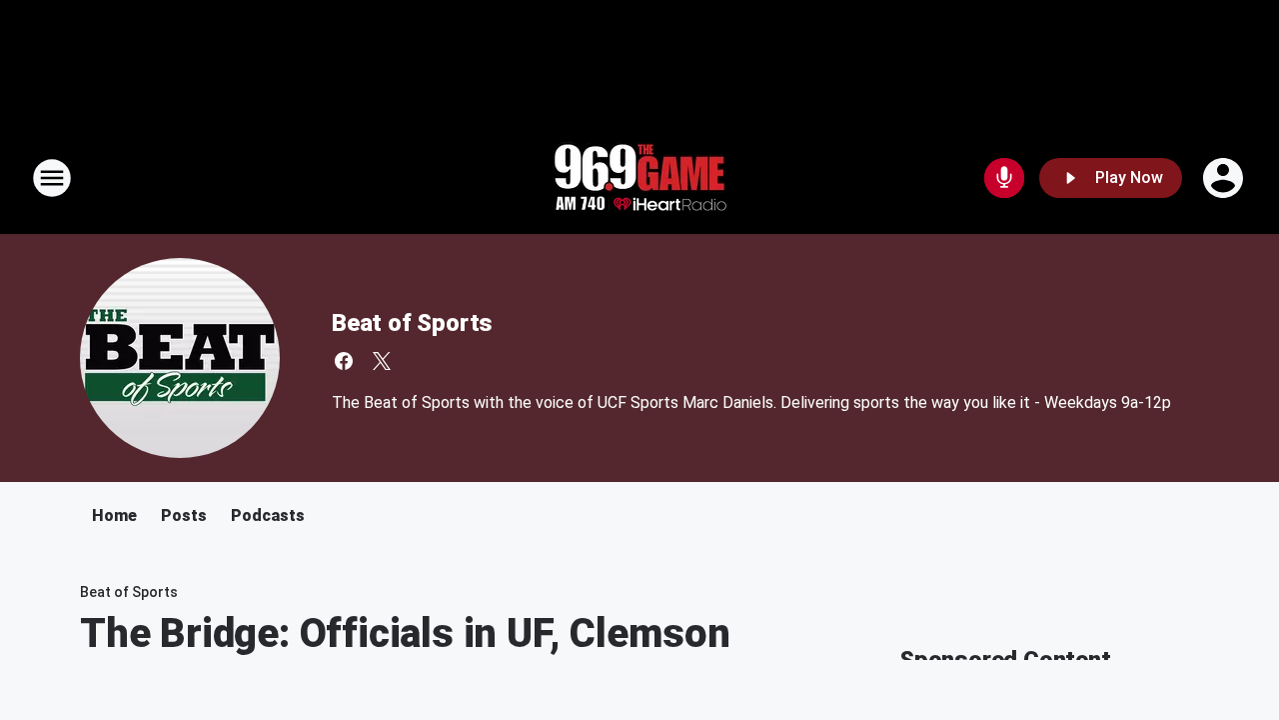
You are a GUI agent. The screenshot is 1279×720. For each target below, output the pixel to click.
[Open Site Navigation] (52, 178)
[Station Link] (639, 178)
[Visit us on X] (382, 361)
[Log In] (1225, 178)
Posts (184, 515)
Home (114, 515)
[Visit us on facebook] (344, 361)
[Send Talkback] (1004, 178)
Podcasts (268, 515)
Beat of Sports (412, 323)
